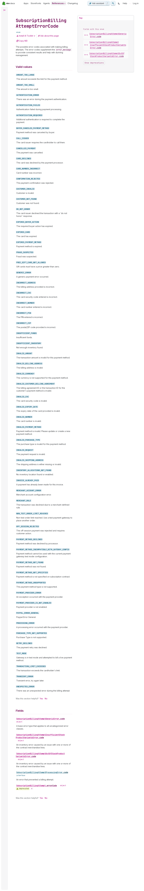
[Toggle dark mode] (119, 3)
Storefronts (36, 3)
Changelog (73, 3)
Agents (46, 3)
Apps (26, 3)
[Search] (113, 3)
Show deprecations (94, 63)
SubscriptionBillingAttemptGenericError (40, 718)
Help (125, 3)
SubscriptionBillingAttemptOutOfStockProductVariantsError (40, 755)
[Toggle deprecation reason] (31, 788)
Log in (136, 3)
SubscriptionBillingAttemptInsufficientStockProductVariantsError (40, 736)
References (58, 3)
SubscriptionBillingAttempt (36, 785)
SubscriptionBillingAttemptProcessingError (42, 772)
